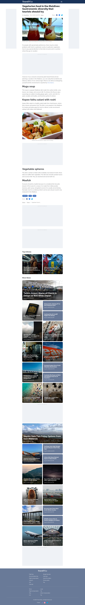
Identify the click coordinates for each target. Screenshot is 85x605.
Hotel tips (45, 576)
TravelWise (26, 15)
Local (41, 589)
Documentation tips (33, 576)
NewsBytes (50, 82)
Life (30, 582)
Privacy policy (46, 580)
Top (44, 582)
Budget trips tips (47, 574)
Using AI (31, 580)
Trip (41, 591)
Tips (30, 195)
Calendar (31, 584)
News (42, 15)
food (34, 195)
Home (23, 202)
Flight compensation (34, 578)
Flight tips (31, 574)
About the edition (47, 578)
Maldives (25, 195)
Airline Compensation (45, 593)
